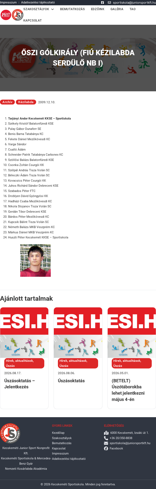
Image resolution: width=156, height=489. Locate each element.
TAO (133, 9)
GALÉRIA (117, 9)
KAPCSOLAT (32, 20)
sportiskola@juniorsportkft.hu (134, 2)
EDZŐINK (97, 9)
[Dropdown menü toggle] (52, 9)
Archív (7, 102)
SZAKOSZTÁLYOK (36, 9)
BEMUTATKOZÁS (72, 9)
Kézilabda (26, 102)
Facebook (116, 448)
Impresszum (8, 2)
